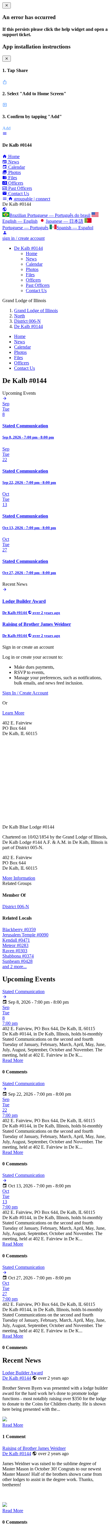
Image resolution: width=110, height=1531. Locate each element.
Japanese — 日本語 (64, 221)
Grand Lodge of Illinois (36, 310)
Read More (12, 1060)
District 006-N (27, 321)
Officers (33, 279)
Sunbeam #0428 (17, 961)
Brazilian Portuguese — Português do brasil (49, 215)
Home (31, 253)
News (31, 258)
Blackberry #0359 (19, 929)
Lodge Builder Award (22, 1372)
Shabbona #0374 (18, 955)
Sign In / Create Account (25, 692)
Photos (32, 269)
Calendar (34, 264)
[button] (4, 133)
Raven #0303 (14, 950)
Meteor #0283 (15, 945)
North (19, 315)
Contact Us (36, 290)
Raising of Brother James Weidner (34, 1448)
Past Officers (38, 285)
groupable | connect (31, 198)
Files (30, 274)
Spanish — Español (75, 227)
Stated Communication (23, 991)
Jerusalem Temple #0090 (25, 934)
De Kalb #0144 (28, 248)
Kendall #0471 (16, 940)
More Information (18, 878)
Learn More (13, 712)
